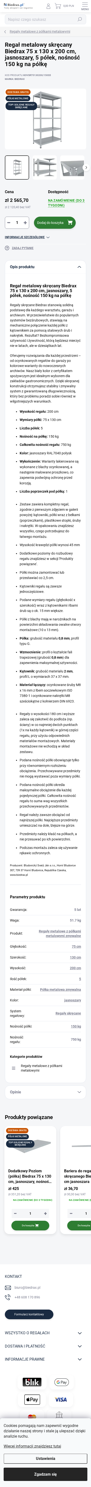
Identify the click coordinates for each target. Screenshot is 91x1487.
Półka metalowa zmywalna (60, 989)
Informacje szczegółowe (25, 237)
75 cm (76, 946)
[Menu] (85, 6)
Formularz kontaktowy (29, 1314)
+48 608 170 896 (27, 1297)
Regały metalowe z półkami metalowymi (41, 1068)
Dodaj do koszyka (50, 223)
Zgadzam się (45, 1474)
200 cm (75, 968)
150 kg (76, 1026)
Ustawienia (45, 1458)
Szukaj (79, 19)
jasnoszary (72, 1000)
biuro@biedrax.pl (27, 1287)
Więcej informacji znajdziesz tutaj (32, 1446)
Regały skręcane (68, 1013)
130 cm (75, 957)
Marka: (15, 79)
